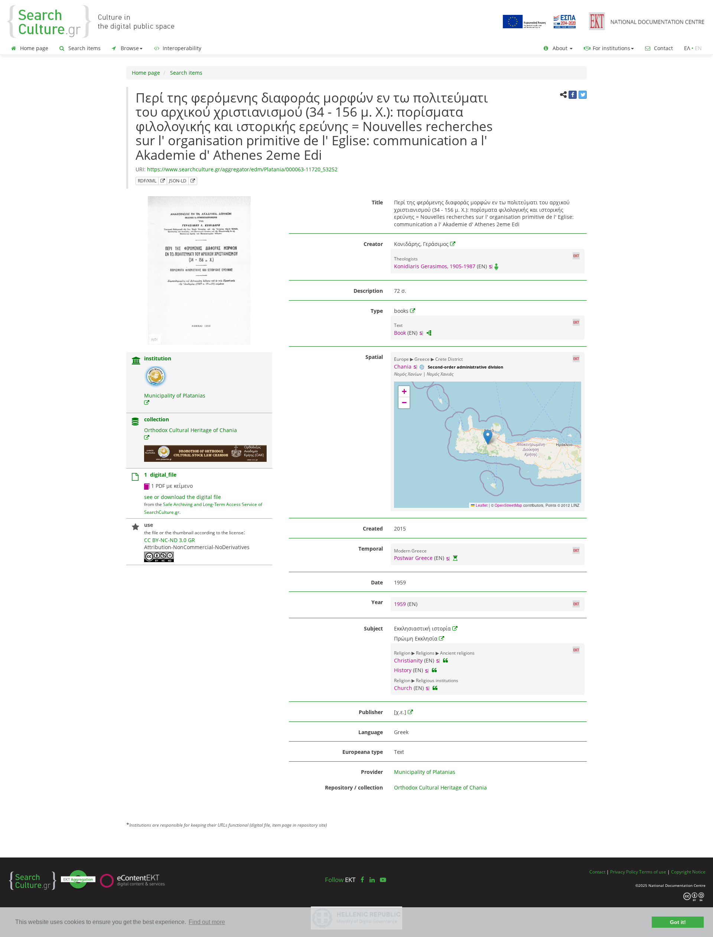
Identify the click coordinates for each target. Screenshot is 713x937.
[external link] (146, 402)
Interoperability (181, 48)
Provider (372, 771)
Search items (84, 48)
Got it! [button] (678, 922)
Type (377, 310)
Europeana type (362, 751)
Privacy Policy (624, 872)
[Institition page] (136, 361)
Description (368, 290)
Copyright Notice (688, 872)
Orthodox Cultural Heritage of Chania (190, 430)
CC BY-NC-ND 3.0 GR (169, 540)
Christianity (408, 660)
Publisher (371, 712)
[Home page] (96, 21)
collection (156, 419)
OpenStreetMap (508, 505)
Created (373, 528)
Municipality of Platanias (174, 395)
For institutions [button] (610, 48)
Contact (662, 48)
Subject (373, 628)
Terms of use (652, 872)
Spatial (374, 356)
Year (377, 602)
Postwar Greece (413, 557)
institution (157, 358)
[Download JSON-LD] (192, 181)
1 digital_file (160, 474)
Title (377, 202)
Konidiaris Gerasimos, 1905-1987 (434, 266)
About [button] (560, 48)
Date (377, 582)
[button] (487, 437)
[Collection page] (135, 422)
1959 (400, 603)
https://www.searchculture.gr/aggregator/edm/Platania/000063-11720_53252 (242, 169)
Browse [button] (129, 48)
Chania (402, 366)
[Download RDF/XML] (162, 181)
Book (400, 332)
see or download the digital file (182, 496)
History (402, 670)
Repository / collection (354, 787)
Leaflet (481, 505)
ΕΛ (687, 48)
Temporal (370, 548)
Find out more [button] (207, 922)
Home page (33, 48)
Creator (373, 243)
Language (370, 732)
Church (403, 687)
